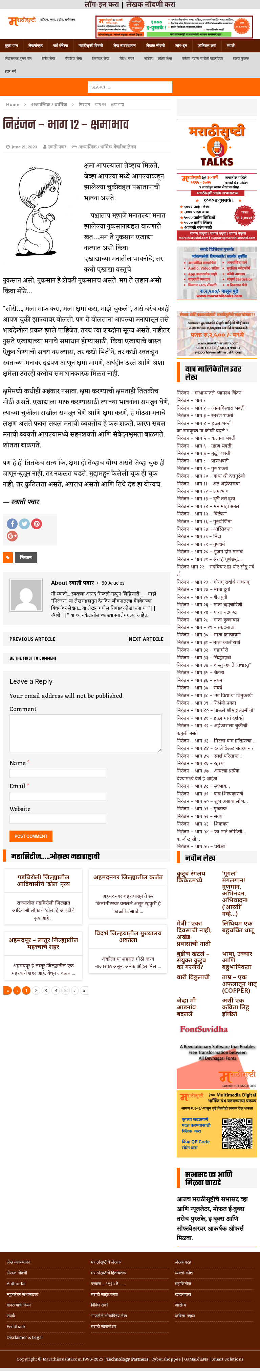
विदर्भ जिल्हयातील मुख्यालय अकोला (128, 936)
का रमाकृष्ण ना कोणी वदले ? (203, 430)
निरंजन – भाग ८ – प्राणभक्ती (203, 460)
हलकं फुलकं (241, 58)
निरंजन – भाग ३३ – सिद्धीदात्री (204, 657)
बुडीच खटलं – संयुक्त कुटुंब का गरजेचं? (193, 960)
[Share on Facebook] (12, 523)
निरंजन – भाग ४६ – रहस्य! (200, 763)
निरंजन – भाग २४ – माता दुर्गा (203, 589)
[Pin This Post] (36, 523)
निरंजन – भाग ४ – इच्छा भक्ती (204, 423)
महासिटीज (183, 1283)
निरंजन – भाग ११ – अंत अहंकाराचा (208, 483)
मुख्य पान (11, 45)
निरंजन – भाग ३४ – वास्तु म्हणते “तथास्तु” (214, 665)
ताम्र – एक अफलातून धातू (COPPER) (239, 983)
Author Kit (16, 1283)
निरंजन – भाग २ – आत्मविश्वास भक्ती (211, 408)
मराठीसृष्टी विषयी (91, 45)
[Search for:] (130, 86)
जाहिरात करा (207, 45)
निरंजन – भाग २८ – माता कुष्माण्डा (208, 619)
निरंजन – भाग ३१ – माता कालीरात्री (208, 642)
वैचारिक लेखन (125, 147)
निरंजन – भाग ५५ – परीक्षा (201, 846)
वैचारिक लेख (73, 58)
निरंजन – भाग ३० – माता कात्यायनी (209, 634)
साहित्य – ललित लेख (158, 58)
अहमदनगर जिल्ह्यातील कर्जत (128, 877)
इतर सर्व (10, 71)
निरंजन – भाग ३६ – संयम (199, 680)
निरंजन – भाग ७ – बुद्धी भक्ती (204, 453)
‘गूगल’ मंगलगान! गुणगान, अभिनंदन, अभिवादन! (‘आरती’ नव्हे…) (234, 893)
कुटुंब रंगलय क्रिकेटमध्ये (191, 876)
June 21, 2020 (24, 147)
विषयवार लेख (100, 58)
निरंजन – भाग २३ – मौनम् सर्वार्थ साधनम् (213, 582)
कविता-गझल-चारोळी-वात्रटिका (202, 58)
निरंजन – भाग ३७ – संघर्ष (199, 687)
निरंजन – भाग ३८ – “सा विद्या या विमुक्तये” (215, 695)
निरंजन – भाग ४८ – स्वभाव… (203, 786)
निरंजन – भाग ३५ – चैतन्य (200, 672)
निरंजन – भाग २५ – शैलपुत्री (202, 597)
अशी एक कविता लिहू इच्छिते (235, 1007)
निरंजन (26, 557)
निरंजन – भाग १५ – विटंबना (202, 513)
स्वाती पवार (57, 147)
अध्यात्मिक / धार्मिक (95, 147)
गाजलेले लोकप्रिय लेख (109, 1315)
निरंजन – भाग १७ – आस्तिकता (204, 529)
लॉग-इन (181, 45)
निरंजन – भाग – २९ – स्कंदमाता (206, 627)
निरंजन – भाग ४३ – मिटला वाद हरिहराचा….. (217, 740)
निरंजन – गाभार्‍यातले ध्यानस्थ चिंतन (209, 392)
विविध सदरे (127, 58)
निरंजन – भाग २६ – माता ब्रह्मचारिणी (209, 604)
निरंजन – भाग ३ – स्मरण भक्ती (205, 415)
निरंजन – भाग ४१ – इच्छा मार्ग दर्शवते (210, 718)
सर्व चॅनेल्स (60, 45)
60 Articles (113, 583)
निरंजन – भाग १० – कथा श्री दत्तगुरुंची (211, 476)
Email (18, 786)
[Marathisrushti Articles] (41, 21)
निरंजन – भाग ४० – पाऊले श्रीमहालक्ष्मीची (215, 710)
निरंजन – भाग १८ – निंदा (199, 536)
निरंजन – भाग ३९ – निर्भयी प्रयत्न (206, 703)
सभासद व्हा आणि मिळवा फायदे (208, 1179)
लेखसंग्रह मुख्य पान (18, 58)
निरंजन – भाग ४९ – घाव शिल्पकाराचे (210, 793)
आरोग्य (180, 1304)
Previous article (32, 639)
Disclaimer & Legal (25, 1337)
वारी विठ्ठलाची (193, 977)
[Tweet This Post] (24, 523)
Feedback (16, 1326)
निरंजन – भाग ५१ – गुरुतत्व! (202, 808)
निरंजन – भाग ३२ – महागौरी (202, 649)
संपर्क (231, 45)
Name (18, 763)
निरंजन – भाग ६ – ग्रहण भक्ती (204, 445)
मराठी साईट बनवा (104, 1294)
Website (19, 809)
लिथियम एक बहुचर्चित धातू (238, 926)
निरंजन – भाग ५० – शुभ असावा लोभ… (212, 801)
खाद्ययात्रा (183, 1294)
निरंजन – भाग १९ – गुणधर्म (201, 544)
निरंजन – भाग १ (191, 400)
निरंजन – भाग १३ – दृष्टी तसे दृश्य (206, 498)
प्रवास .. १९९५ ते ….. (108, 1283)
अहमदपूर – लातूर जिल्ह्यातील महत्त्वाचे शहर (43, 943)
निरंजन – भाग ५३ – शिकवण (203, 823)
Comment (23, 709)
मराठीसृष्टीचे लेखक (106, 1262)
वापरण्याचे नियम (19, 1304)
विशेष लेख (48, 58)
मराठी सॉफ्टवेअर (103, 1326)
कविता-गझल (185, 1315)
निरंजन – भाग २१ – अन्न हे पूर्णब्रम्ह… (209, 559)
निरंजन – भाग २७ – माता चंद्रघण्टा (207, 612)
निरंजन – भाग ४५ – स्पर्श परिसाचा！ (210, 756)
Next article (146, 639)
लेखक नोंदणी (155, 45)
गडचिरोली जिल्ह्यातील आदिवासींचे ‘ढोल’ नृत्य (43, 880)
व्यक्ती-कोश (184, 1272)
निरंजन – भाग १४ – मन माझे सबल (208, 506)
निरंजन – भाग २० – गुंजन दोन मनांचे (210, 551)
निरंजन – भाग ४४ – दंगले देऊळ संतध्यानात (216, 748)
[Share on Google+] (12, 536)
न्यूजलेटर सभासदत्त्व (22, 1294)
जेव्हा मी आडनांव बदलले (186, 1007)
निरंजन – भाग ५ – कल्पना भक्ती (206, 438)
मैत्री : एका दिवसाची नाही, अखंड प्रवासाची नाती (194, 933)
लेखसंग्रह (35, 45)
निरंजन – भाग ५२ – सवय (199, 816)
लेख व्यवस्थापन (124, 45)
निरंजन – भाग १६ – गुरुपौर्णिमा (204, 521)
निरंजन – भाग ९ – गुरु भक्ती (202, 468)
